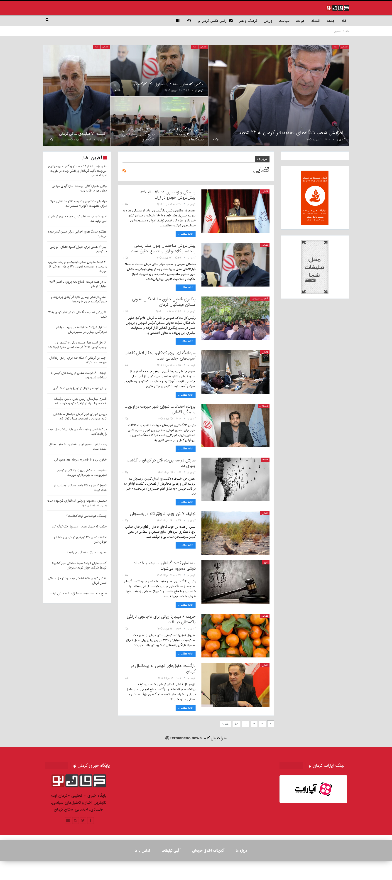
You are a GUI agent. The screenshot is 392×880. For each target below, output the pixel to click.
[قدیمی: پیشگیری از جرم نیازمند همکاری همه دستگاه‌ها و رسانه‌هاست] (183, 121)
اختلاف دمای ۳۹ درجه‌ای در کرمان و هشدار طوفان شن (80, 539)
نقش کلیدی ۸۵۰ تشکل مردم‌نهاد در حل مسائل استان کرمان (77, 581)
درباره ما (241, 851)
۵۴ (236, 724)
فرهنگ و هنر (248, 21)
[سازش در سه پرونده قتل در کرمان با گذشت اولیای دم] (235, 479)
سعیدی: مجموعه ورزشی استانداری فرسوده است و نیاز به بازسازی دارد (77, 503)
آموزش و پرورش (260, 299)
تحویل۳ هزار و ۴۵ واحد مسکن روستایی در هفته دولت (80, 488)
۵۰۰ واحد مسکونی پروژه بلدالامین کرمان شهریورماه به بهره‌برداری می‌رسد (82, 473)
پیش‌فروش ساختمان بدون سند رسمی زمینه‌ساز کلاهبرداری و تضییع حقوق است (163, 248)
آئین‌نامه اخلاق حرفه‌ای (208, 851)
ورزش (268, 21)
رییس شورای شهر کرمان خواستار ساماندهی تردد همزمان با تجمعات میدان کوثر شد (80, 416)
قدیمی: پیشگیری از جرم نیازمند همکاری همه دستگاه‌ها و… (186, 134)
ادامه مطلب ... (185, 234)
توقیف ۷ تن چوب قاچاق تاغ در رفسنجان (163, 513)
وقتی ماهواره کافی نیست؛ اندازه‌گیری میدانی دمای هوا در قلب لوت (79, 188)
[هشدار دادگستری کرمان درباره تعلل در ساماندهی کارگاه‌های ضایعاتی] (134, 121)
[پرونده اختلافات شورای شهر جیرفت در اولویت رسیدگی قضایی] (235, 425)
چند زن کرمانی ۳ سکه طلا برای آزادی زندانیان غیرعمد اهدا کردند (78, 360)
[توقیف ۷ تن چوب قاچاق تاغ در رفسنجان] (235, 533)
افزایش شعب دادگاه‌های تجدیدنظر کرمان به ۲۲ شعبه (292, 132)
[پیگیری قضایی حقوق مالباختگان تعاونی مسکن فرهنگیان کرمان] (235, 318)
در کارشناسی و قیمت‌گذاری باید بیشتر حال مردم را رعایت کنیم (77, 431)
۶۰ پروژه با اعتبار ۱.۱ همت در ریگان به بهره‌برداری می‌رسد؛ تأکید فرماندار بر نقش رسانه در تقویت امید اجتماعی (77, 171)
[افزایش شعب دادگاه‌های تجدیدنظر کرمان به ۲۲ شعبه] (279, 95)
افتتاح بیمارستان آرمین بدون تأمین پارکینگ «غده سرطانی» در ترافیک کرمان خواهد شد (80, 401)
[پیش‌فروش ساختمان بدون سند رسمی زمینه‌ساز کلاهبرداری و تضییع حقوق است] (235, 265)
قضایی (344, 47)
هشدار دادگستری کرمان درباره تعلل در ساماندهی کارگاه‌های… (138, 134)
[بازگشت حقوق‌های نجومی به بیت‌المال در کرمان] (235, 685)
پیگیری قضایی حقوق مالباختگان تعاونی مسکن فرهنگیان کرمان (164, 302)
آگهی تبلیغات (171, 851)
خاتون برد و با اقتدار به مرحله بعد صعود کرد (80, 459)
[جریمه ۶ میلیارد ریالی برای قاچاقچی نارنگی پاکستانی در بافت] (235, 635)
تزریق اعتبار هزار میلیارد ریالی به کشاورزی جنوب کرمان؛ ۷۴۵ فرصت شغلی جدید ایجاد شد (77, 345)
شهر (266, 562)
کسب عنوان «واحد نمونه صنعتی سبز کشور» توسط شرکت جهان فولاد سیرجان (79, 565)
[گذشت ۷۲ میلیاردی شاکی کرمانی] (76, 95)
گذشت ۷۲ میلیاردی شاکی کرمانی (82, 134)
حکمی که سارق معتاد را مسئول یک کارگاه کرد (167, 84)
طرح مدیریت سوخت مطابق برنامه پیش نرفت (78, 593)
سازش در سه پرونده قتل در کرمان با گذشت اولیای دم (161, 463)
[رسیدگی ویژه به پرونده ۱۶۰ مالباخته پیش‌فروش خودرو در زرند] (235, 211)
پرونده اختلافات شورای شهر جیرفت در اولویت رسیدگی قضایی (160, 409)
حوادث (300, 21)
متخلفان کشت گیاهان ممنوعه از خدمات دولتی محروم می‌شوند (164, 566)
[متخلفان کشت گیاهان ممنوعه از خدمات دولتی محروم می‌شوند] (235, 582)
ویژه (335, 47)
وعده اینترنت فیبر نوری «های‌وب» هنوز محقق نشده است (78, 447)
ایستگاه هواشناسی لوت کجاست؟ (86, 516)
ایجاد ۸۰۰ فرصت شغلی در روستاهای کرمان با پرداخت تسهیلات (79, 375)
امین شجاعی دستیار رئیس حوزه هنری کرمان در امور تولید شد (77, 219)
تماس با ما (142, 851)
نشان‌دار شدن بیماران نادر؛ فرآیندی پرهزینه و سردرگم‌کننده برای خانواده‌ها (79, 299)
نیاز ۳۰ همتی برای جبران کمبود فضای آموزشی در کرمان (78, 249)
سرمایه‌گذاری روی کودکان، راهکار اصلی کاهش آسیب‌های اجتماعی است (160, 356)
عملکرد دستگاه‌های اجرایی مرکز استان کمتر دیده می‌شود (77, 234)
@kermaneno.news (183, 738)
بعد (226, 724)
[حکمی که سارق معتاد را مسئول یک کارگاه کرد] (159, 70)
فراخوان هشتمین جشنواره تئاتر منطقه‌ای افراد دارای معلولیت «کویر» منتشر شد (78, 203)
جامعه (331, 21)
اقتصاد (315, 21)
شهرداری (264, 406)
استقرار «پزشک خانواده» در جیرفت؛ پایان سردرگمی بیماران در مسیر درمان (81, 330)
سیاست (284, 21)
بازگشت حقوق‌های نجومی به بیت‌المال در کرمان (163, 668)
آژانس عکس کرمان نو (213, 21)
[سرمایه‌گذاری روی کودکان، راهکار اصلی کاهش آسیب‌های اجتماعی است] (235, 372)
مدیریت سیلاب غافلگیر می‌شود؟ (87, 552)
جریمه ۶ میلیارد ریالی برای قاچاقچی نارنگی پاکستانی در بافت (161, 619)
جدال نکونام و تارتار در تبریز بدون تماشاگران (80, 388)
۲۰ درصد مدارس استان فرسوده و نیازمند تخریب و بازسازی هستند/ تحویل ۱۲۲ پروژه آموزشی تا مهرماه (77, 266)
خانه (344, 21)
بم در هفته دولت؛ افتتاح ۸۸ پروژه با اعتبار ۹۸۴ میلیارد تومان (78, 284)
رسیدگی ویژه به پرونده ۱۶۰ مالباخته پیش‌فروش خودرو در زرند (168, 195)
